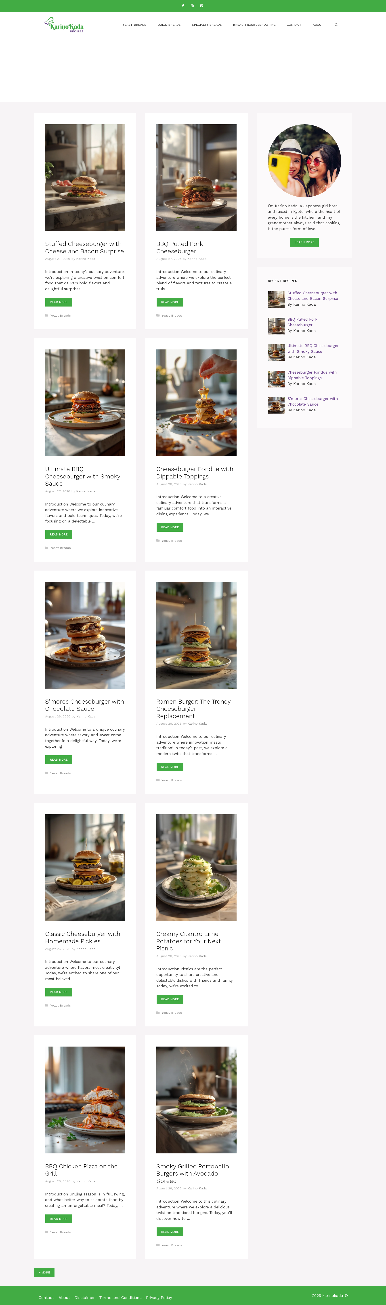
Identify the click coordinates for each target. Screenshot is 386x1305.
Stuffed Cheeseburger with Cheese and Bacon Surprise (84, 247)
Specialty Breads (207, 24)
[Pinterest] (201, 6)
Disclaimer (85, 1297)
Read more (59, 302)
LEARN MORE (304, 242)
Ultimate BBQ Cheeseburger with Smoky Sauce (82, 476)
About (318, 24)
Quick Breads (169, 24)
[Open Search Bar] (336, 24)
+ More (44, 1272)
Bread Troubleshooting (254, 24)
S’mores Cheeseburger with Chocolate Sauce (84, 705)
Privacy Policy (159, 1297)
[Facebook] (183, 6)
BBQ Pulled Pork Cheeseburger (179, 247)
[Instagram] (192, 6)
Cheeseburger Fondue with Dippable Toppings (194, 472)
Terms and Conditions (120, 1297)
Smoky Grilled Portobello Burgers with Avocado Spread (192, 1173)
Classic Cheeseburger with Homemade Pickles (82, 937)
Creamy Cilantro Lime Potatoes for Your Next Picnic (188, 941)
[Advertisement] (193, 70)
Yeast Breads (134, 24)
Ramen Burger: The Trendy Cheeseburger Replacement (193, 709)
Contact (294, 24)
